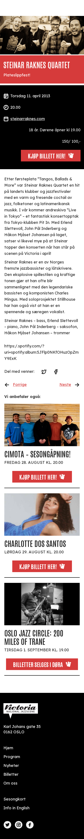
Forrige (20, 384)
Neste (65, 384)
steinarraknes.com (27, 118)
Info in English (16, 807)
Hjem (8, 747)
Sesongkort (14, 799)
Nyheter (11, 765)
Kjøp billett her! (38, 476)
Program (11, 756)
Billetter (11, 774)
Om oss (10, 783)
